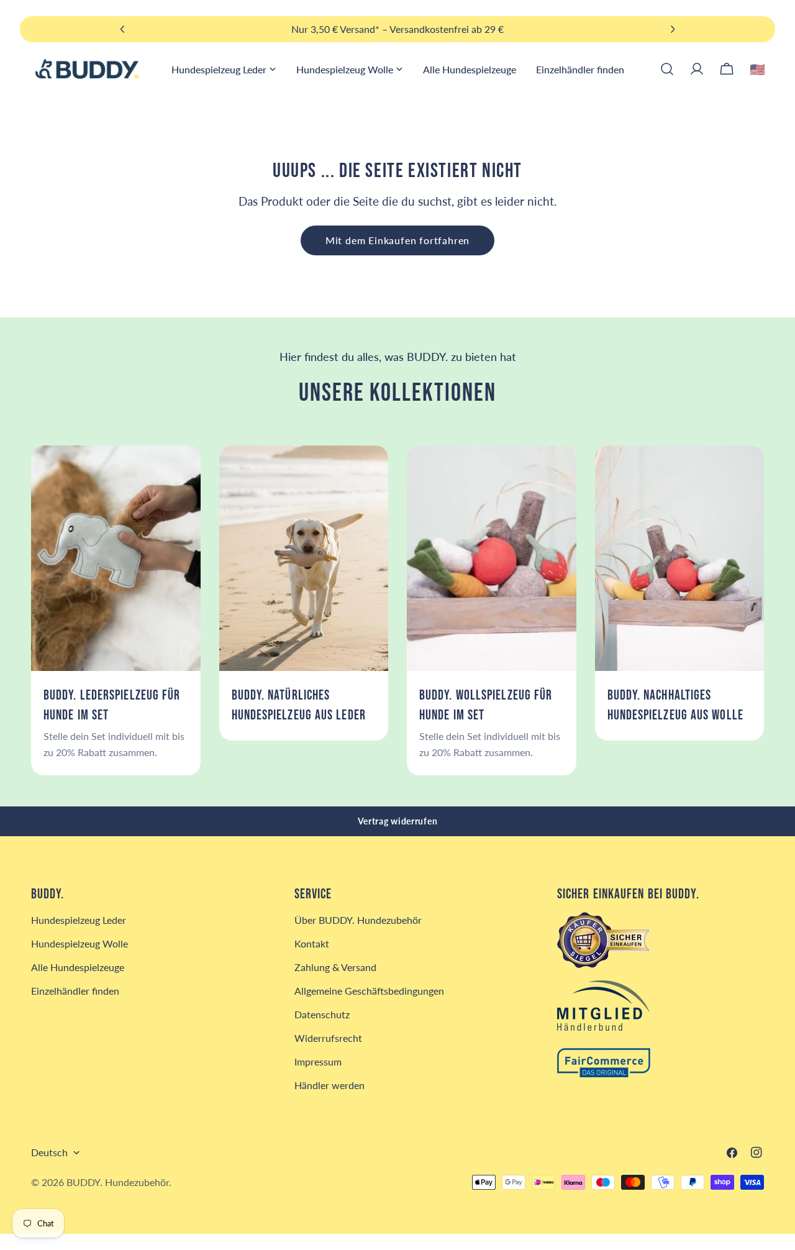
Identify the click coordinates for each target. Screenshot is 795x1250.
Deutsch (49, 1152)
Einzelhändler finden (75, 991)
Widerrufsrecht (328, 1038)
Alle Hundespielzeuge (77, 967)
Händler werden (329, 1085)
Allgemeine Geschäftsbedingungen (369, 991)
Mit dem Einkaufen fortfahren (397, 240)
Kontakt (311, 943)
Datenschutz (322, 1014)
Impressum (318, 1061)
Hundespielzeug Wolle (79, 943)
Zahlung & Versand (335, 967)
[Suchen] (667, 69)
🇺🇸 (758, 69)
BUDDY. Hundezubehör (117, 1182)
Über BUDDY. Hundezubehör (358, 920)
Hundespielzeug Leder (78, 920)
